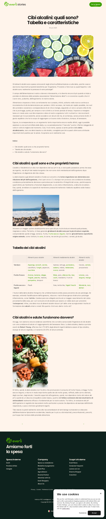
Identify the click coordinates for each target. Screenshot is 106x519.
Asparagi (31, 265)
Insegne (9, 469)
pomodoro (70, 265)
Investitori (72, 475)
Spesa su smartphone (45, 463)
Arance (30, 275)
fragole (30, 278)
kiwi (73, 275)
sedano (56, 268)
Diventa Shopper (75, 472)
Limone (81, 275)
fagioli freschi (71, 285)
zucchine (31, 270)
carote (44, 265)
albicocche (66, 275)
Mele (55, 275)
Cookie (38, 489)
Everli (8, 463)
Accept (94, 513)
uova (41, 236)
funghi (38, 268)
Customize (83, 513)
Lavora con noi (74, 469)
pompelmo (32, 280)
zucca (55, 270)
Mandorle (82, 285)
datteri (81, 288)
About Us (41, 484)
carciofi (38, 265)
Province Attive (11, 466)
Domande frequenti (76, 466)
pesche (37, 278)
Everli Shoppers (43, 481)
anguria (82, 278)
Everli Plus (41, 469)
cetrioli (87, 265)
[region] (78, 503)
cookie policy (66, 508)
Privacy (33, 489)
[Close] (100, 493)
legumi (62, 234)
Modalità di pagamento (46, 466)
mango (88, 278)
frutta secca (53, 234)
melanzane (69, 268)
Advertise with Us (44, 478)
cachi (55, 278)
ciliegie (43, 275)
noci (88, 285)
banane (37, 275)
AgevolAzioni (42, 472)
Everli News (73, 463)
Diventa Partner (43, 475)
